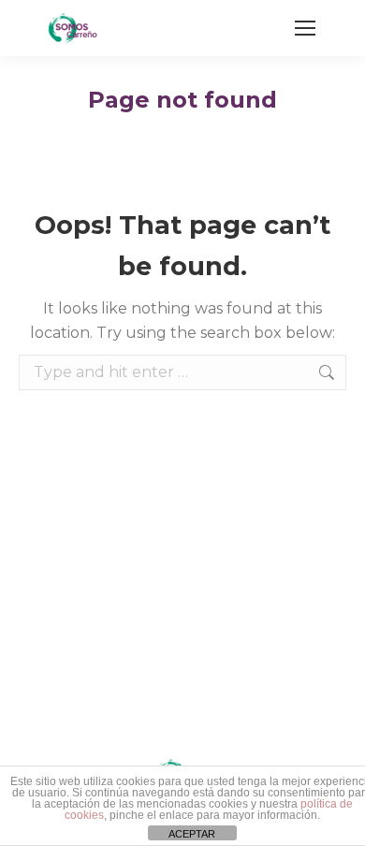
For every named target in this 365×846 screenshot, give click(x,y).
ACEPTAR (191, 833)
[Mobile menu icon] (305, 28)
